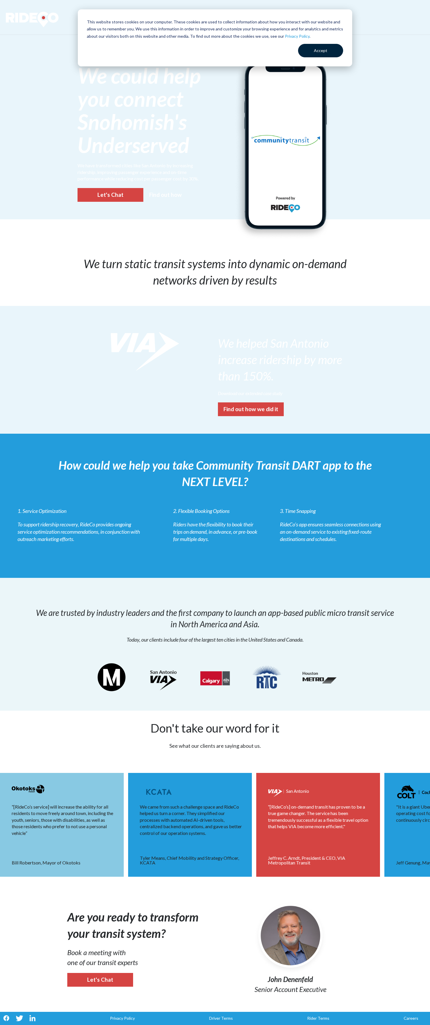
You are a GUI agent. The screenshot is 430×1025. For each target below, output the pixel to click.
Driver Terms (221, 1018)
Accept (320, 50)
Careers (411, 1018)
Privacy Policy (297, 36)
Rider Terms (318, 1018)
